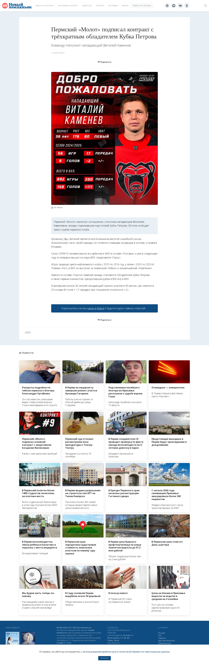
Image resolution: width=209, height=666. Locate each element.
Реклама (161, 633)
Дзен (160, 640)
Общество (87, 5)
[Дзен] (167, 5)
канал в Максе (96, 308)
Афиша (125, 5)
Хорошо (104, 658)
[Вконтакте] (180, 5)
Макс (164, 640)
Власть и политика (45, 5)
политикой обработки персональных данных (144, 651)
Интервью (113, 5)
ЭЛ (64, 643)
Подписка (162, 638)
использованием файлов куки (99, 651)
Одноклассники (164, 643)
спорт (28, 332)
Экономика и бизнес (68, 5)
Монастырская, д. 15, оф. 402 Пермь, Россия (118, 639)
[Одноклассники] (186, 5)
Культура (100, 5)
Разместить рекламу (142, 5)
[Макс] (173, 5)
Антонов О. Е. (128, 635)
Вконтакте (171, 640)
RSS (159, 635)
